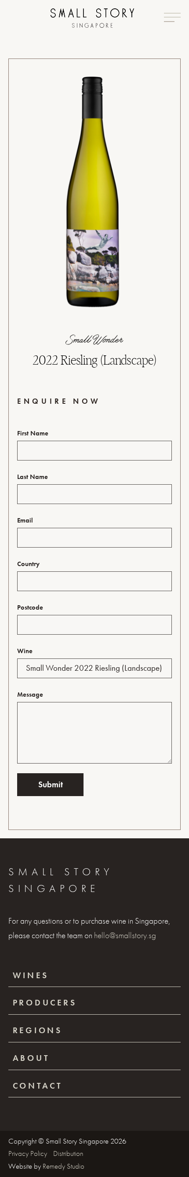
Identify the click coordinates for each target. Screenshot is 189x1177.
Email (25, 520)
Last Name (32, 476)
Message (30, 694)
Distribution (68, 1153)
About (31, 1058)
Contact (37, 1085)
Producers (45, 1002)
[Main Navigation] (172, 17)
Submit (50, 784)
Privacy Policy (28, 1153)
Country (28, 563)
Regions (37, 1030)
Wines (31, 975)
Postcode (30, 607)
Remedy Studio (63, 1166)
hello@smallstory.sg (125, 935)
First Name (32, 433)
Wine (25, 651)
